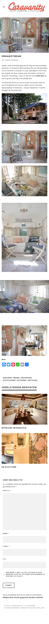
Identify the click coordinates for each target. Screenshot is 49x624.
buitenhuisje (27, 378)
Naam (6, 533)
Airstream (8, 378)
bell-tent (40, 76)
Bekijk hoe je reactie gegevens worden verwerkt (23, 597)
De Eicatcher (9, 467)
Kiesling (40, 608)
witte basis (33, 380)
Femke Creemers (11, 60)
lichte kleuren (9, 380)
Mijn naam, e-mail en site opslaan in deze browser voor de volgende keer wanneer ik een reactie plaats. (25, 574)
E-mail (6, 546)
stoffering (22, 380)
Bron (3, 359)
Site (4, 559)
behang (17, 378)
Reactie (7, 490)
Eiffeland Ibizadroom (14, 428)
